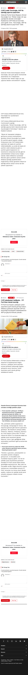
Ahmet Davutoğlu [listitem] (6, 251)
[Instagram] (11, 641)
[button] (14, 8)
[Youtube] (20, 641)
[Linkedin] (16, 641)
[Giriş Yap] (26, 2)
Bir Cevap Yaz (6, 256)
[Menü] (2, 2)
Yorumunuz (7, 263)
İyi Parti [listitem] (13, 562)
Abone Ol (14, 242)
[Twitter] (7, 641)
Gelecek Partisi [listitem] (20, 251)
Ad (2, 275)
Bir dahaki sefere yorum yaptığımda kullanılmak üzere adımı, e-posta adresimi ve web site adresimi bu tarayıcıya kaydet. (15, 286)
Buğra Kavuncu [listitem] (5, 562)
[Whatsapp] (24, 641)
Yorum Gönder (5, 289)
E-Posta (3, 280)
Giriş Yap (14, 289)
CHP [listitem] (13, 251)
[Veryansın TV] (11, 2)
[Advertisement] (14, 97)
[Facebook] (3, 641)
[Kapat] (25, 55)
